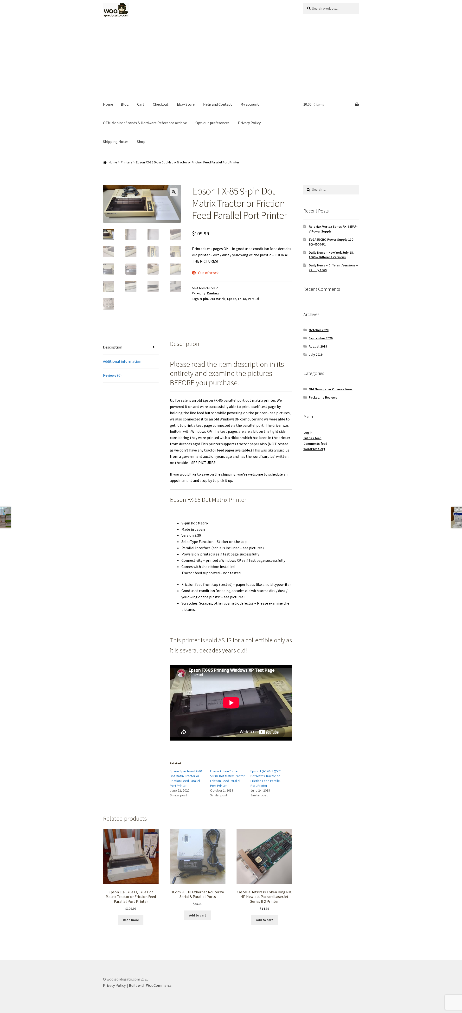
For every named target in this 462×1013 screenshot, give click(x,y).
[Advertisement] (231, 59)
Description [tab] (112, 347)
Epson (231, 299)
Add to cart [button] (197, 915)
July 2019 (315, 354)
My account (249, 104)
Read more (131, 920)
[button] (174, 192)
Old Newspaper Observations (331, 389)
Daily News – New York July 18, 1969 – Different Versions (331, 254)
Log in (308, 432)
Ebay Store (186, 104)
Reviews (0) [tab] (112, 375)
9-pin (204, 299)
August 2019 (318, 346)
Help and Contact (217, 104)
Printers (126, 162)
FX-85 (242, 299)
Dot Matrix (217, 299)
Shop (141, 141)
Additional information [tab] (122, 361)
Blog (125, 104)
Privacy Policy (249, 122)
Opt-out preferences (212, 122)
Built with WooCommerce (150, 985)
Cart (140, 104)
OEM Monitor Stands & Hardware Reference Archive (145, 122)
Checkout (160, 104)
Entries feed (312, 438)
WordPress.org (314, 449)
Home (108, 104)
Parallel (253, 299)
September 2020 (321, 338)
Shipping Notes (115, 141)
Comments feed (315, 443)
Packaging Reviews (323, 397)
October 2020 (318, 330)
